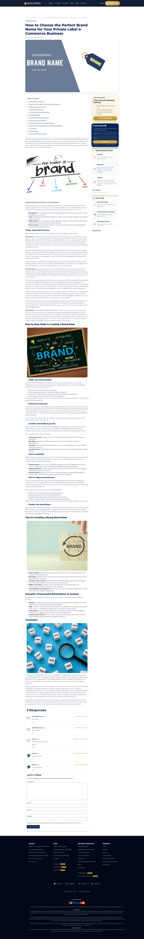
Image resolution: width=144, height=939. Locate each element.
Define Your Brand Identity (38, 107)
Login (102, 3)
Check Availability (35, 115)
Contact (83, 3)
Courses (58, 3)
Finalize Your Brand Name (37, 120)
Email (29, 809)
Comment (30, 781)
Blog (77, 3)
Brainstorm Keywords (36, 109)
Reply (33, 721)
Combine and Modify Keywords (39, 112)
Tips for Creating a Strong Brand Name (42, 123)
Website (29, 816)
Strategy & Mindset (31, 21)
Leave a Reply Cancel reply (38, 134)
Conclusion (33, 128)
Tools (72, 3)
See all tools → (97, 190)
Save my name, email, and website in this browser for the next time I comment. (54, 823)
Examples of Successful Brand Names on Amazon (46, 126)
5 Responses (33, 131)
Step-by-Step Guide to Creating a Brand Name (44, 104)
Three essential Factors (36, 101)
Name (29, 803)
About (51, 3)
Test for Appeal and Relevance (39, 117)
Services (65, 3)
